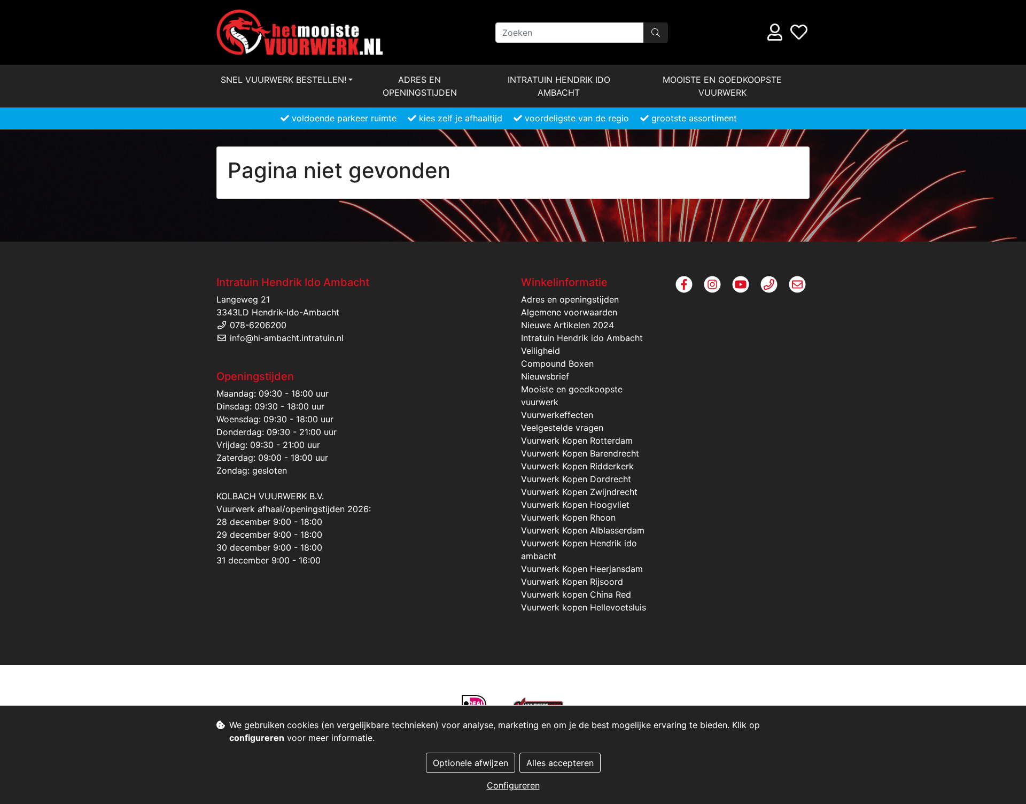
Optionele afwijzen (470, 762)
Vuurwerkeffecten (557, 414)
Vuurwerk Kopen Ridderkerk (577, 466)
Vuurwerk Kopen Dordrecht (576, 479)
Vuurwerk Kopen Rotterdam (577, 440)
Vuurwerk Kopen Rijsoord (572, 581)
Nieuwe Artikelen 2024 (567, 325)
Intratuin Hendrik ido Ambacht (559, 86)
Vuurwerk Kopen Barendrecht (580, 453)
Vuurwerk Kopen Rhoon (568, 517)
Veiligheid (540, 350)
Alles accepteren (560, 762)
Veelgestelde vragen (562, 427)
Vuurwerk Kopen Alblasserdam (582, 530)
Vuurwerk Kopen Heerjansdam (582, 568)
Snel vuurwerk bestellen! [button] (283, 79)
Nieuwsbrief (545, 376)
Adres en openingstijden (420, 86)
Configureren (513, 785)
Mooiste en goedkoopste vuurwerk (722, 86)
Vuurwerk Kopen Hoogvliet (575, 504)
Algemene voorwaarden (569, 312)
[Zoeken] (655, 32)
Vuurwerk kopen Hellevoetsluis (583, 607)
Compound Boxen (557, 363)
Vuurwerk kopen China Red (576, 594)
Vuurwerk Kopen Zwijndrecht (579, 491)
